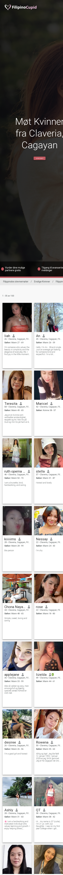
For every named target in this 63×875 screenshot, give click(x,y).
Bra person (9, 550)
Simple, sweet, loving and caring (15, 619)
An (38, 336)
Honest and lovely (44, 483)
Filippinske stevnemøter (15, 281)
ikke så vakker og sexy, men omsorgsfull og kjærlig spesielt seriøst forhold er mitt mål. (16, 689)
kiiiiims (10, 539)
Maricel (42, 404)
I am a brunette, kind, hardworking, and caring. (15, 484)
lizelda (41, 675)
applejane (11, 675)
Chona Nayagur (14, 607)
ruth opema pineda (14, 471)
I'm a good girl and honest (15, 754)
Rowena (42, 742)
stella (40, 471)
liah (7, 336)
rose (39, 607)
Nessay (42, 539)
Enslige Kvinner (42, 281)
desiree (10, 742)
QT (38, 810)
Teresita (10, 404)
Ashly (8, 810)
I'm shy (39, 550)
